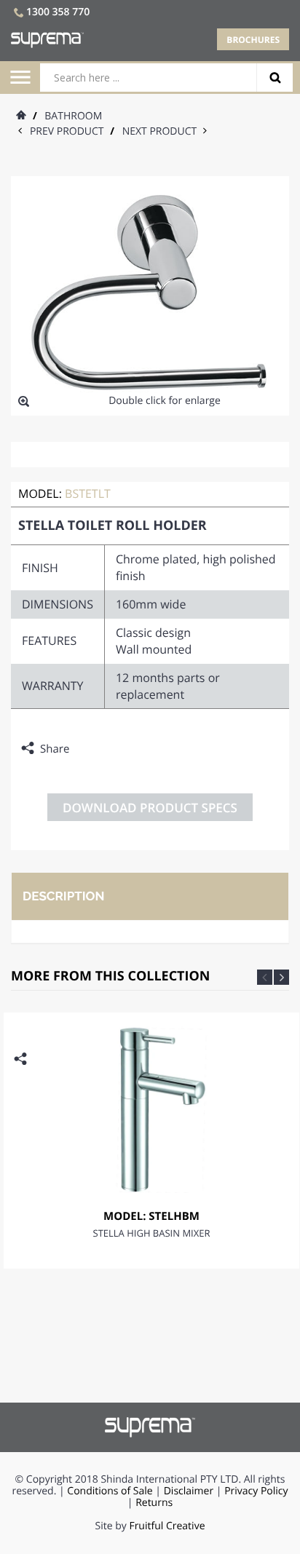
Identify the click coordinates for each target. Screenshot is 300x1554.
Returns (154, 1503)
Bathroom (73, 116)
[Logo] (47, 40)
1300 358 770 (58, 12)
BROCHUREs (253, 39)
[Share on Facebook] (84, 749)
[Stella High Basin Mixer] (151, 1107)
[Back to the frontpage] (20, 116)
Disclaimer (188, 1491)
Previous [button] (264, 977)
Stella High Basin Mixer (151, 1233)
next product (162, 131)
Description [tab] (63, 896)
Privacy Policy (256, 1491)
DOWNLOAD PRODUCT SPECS (150, 807)
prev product (70, 131)
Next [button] (281, 977)
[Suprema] (150, 1426)
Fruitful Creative (167, 1526)
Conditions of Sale (109, 1491)
